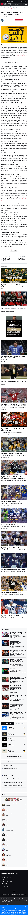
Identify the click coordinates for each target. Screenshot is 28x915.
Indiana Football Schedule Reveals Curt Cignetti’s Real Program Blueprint (16, 634)
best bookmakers (21, 55)
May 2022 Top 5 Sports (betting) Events (5, 259)
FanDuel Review (11, 728)
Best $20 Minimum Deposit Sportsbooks (13, 789)
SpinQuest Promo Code (6, 875)
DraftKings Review (11, 740)
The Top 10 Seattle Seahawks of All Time (12, 524)
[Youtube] (20, 4)
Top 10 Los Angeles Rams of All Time (11, 501)
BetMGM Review (11, 734)
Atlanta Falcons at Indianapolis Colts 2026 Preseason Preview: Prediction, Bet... (15, 642)
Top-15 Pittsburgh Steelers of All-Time (11, 592)
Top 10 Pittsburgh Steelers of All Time (11, 453)
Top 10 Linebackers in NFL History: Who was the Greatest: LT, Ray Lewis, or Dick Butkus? (13, 477)
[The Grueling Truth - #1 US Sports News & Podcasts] (6, 4)
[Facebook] (15, 4)
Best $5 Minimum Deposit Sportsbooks (13, 782)
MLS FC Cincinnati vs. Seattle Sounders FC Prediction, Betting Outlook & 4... (17, 670)
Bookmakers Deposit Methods (11, 772)
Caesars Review (11, 751)
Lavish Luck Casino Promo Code (8, 877)
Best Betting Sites (8, 765)
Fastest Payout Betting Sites (10, 768)
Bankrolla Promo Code (6, 883)
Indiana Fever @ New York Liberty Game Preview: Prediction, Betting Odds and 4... (16, 661)
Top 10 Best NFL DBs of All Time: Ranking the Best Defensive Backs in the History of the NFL (13, 405)
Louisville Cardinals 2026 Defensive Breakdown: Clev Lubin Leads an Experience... (16, 697)
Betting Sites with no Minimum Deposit (12, 778)
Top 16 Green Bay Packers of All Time (11, 285)
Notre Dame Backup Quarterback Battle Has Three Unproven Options (17, 678)
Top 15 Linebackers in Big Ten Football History (13, 308)
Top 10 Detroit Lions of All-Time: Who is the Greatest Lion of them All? (13, 357)
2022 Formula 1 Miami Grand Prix (22, 259)
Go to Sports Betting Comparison (14, 756)
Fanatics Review (11, 745)
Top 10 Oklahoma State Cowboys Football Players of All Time (12, 429)
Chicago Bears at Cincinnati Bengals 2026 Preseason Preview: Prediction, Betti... (16, 652)
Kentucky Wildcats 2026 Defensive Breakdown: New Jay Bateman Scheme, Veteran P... (16, 714)
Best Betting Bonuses (8, 775)
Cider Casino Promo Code (7, 881)
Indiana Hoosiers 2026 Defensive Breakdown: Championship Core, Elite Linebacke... (16, 687)
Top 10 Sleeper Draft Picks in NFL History (12, 548)
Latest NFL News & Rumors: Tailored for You (17, 7)
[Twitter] (18, 4)
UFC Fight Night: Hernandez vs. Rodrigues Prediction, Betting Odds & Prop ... (16, 705)
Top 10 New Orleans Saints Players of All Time (13, 381)
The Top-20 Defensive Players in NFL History (13, 569)
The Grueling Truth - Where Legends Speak (8, 6)
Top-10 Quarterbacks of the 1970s (10, 616)
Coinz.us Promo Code (6, 879)
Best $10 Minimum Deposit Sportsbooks (13, 785)
